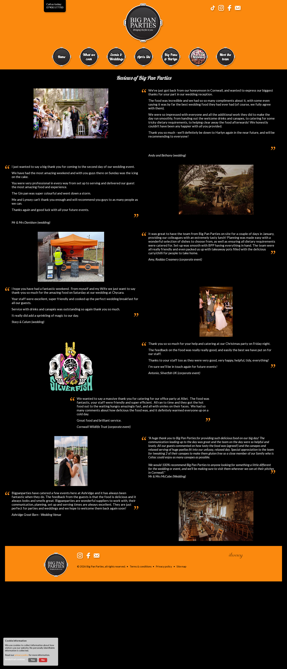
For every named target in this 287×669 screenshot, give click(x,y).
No (43, 660)
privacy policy (21, 655)
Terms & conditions (141, 566)
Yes (33, 660)
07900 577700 (54, 7)
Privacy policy (164, 566)
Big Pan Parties (95, 566)
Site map (181, 566)
